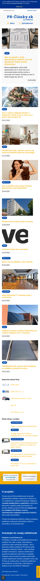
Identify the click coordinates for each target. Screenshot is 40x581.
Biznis (7, 53)
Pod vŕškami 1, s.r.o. (17, 412)
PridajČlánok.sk (16, 450)
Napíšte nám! (38, 571)
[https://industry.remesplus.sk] (11, 478)
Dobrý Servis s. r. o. (17, 391)
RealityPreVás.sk (17, 422)
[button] (37, 478)
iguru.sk (13, 405)
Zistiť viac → (20, 6)
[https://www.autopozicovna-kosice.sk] (29, 478)
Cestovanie (6, 291)
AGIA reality (15, 385)
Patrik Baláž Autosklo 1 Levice (21, 398)
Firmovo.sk (15, 429)
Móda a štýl (6, 182)
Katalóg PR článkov (17, 439)
